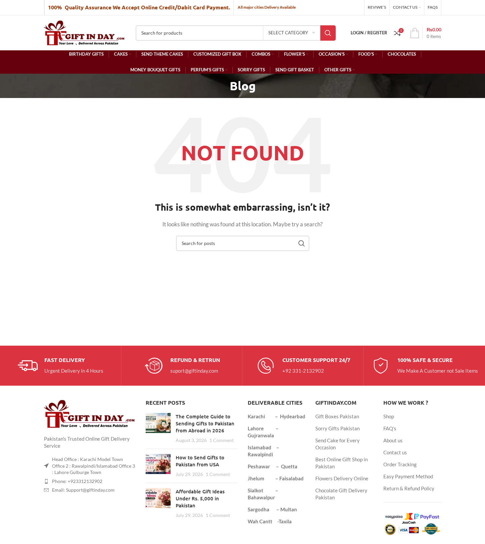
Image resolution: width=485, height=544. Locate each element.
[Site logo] (85, 32)
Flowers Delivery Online (341, 478)
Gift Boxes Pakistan (337, 416)
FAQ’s (389, 428)
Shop (388, 416)
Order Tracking (400, 464)
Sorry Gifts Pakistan (337, 428)
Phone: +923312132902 (77, 481)
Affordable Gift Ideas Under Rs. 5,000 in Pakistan (200, 498)
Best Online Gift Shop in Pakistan (341, 462)
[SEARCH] (328, 33)
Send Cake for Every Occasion (337, 443)
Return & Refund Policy (408, 488)
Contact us (395, 452)
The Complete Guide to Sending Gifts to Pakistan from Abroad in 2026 (205, 423)
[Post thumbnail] (158, 428)
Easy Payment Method (408, 476)
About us (393, 440)
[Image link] (90, 413)
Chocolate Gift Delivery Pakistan (341, 493)
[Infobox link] (60, 366)
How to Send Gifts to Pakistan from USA (200, 461)
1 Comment (221, 440)
